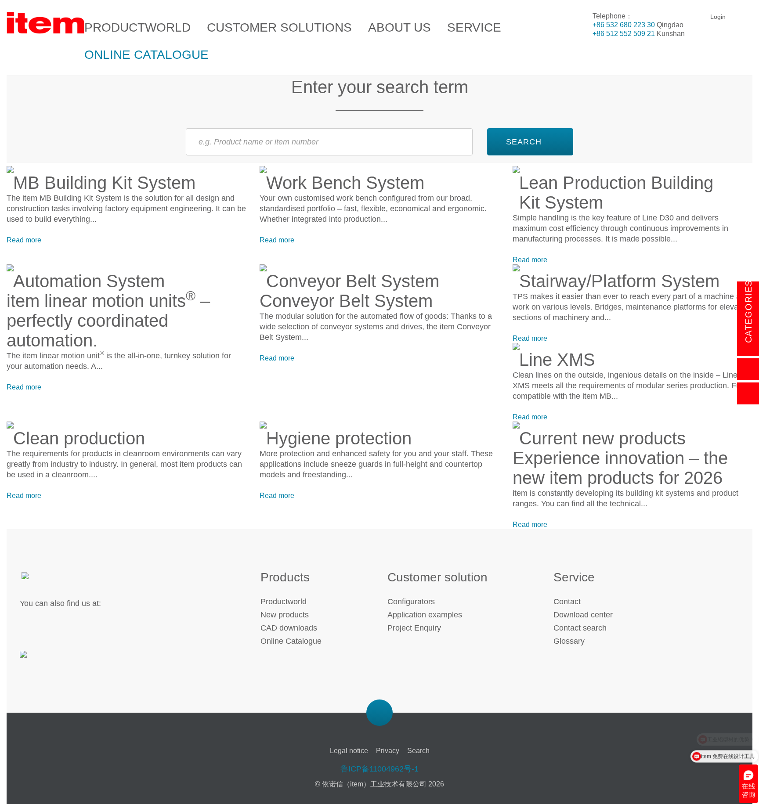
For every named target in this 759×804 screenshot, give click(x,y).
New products (284, 614)
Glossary (569, 641)
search (524, 141)
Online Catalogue (291, 641)
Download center (583, 614)
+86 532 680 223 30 (624, 25)
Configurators (411, 601)
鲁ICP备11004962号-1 (379, 768)
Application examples (424, 614)
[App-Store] (49, 659)
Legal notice (349, 750)
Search (418, 750)
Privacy (387, 750)
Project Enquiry (414, 628)
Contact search (580, 628)
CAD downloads (288, 628)
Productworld (283, 601)
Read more (24, 240)
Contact (567, 601)
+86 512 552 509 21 (624, 33)
